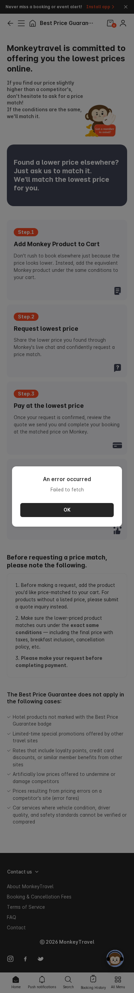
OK (67, 510)
